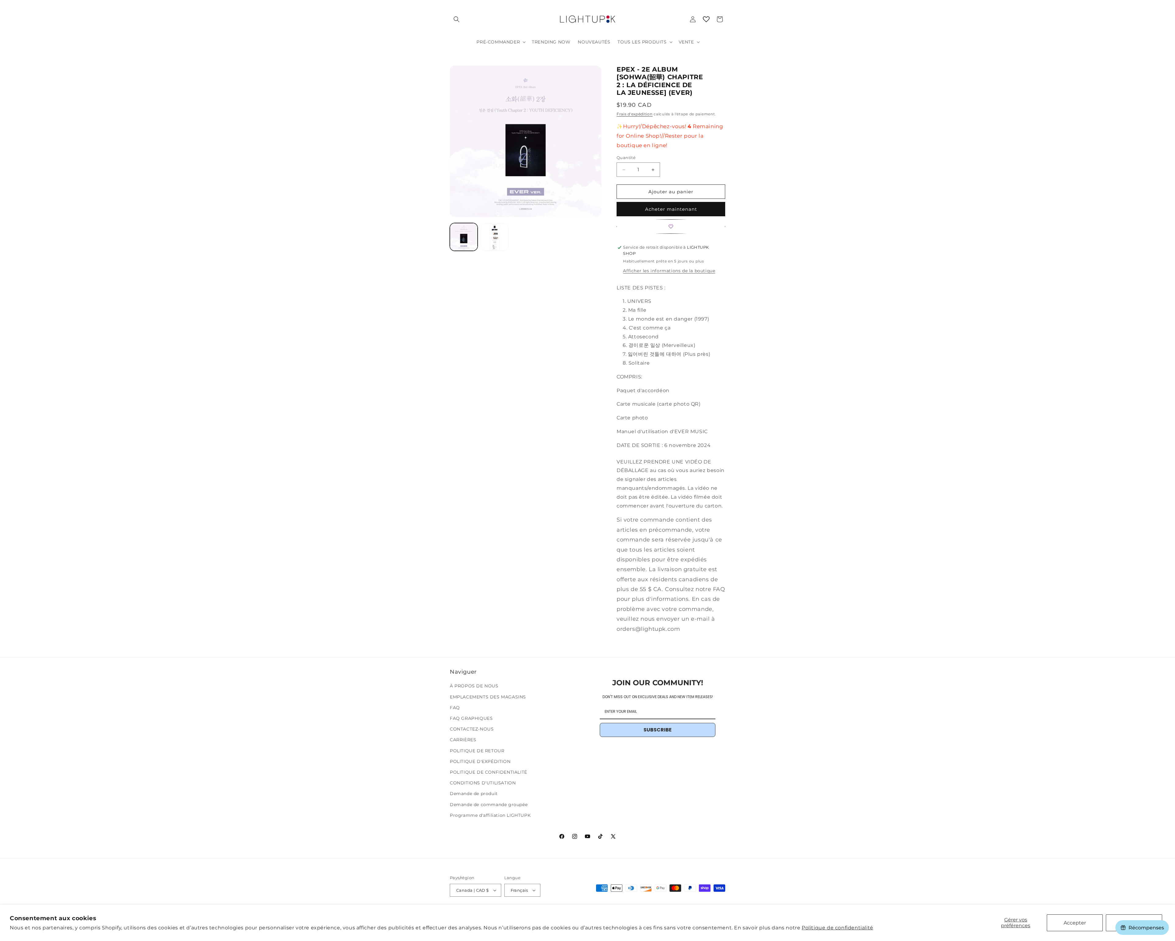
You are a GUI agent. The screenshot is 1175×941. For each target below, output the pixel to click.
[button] (456, 19)
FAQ (455, 707)
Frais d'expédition (635, 114)
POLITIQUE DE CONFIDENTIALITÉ (488, 772)
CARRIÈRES (463, 739)
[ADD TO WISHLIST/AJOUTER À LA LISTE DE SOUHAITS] (671, 226)
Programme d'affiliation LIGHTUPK (490, 815)
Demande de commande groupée (489, 804)
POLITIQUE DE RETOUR (477, 750)
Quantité (626, 157)
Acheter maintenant (671, 209)
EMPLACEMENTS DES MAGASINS (488, 697)
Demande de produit (474, 793)
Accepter (1075, 923)
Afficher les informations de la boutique (669, 270)
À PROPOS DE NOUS (474, 686)
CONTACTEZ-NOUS (472, 729)
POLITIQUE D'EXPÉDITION (480, 761)
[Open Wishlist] (706, 19)
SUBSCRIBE (657, 729)
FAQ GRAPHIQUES (471, 718)
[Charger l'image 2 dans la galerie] (495, 237)
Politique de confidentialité (837, 928)
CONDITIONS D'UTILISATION (483, 783)
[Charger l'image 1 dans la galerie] (464, 237)
